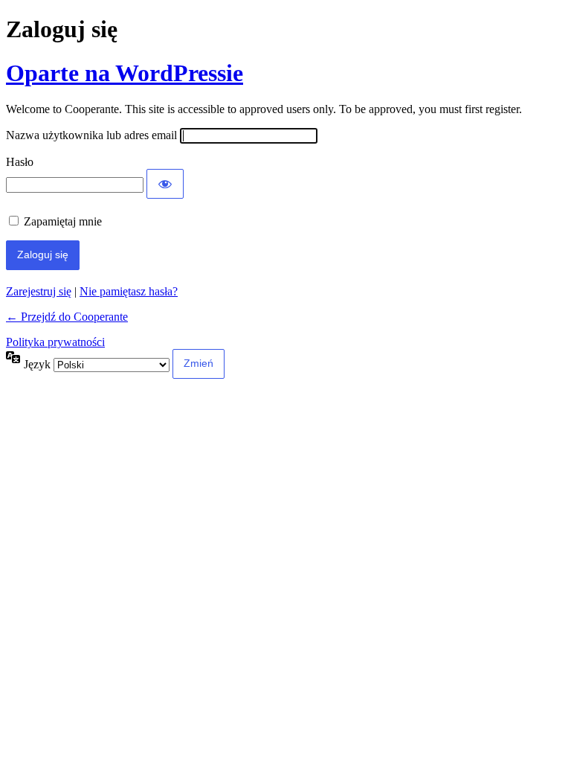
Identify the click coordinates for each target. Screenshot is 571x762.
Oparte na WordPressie (124, 73)
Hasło (19, 162)
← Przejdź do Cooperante (67, 316)
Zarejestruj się (38, 291)
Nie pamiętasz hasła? (129, 291)
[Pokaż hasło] (165, 184)
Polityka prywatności (55, 342)
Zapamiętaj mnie (63, 221)
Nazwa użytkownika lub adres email (91, 135)
